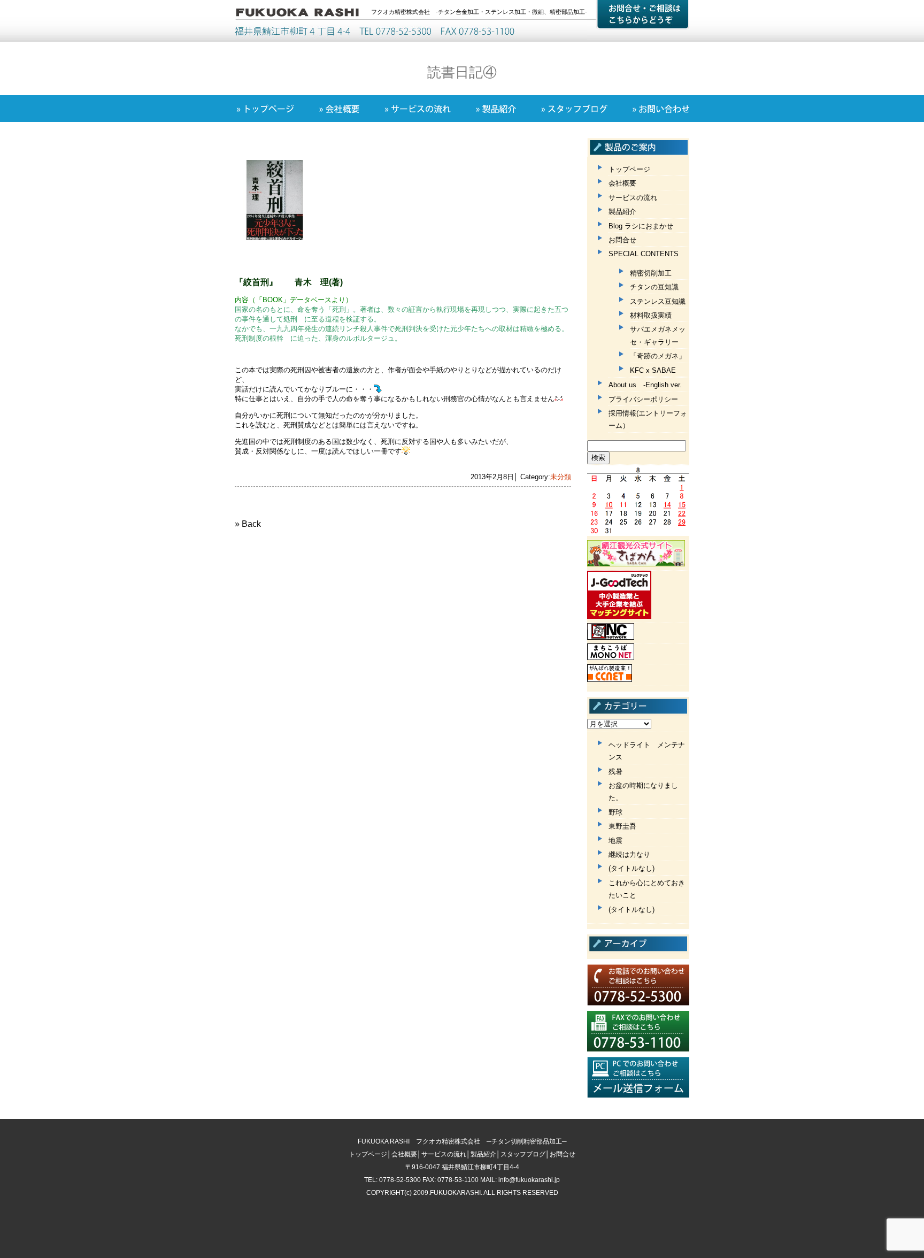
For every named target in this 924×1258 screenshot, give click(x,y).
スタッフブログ (522, 1154)
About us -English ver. (645, 385)
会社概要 (622, 183)
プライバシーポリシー (643, 399)
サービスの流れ (633, 198)
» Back (248, 523)
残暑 (615, 772)
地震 (615, 841)
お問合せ (622, 240)
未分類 (560, 477)
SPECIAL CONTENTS (644, 254)
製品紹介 (622, 212)
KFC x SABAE (653, 370)
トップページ (629, 169)
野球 (615, 812)
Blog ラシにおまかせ (641, 226)
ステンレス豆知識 (658, 301)
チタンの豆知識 (654, 287)
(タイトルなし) (631, 868)
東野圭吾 (622, 826)
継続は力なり (629, 854)
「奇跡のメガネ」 (658, 356)
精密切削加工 (651, 273)
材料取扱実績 (651, 315)
